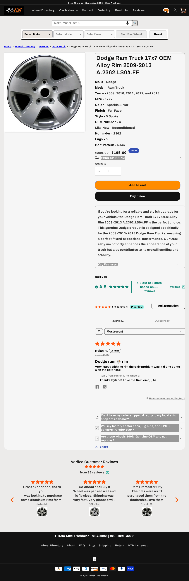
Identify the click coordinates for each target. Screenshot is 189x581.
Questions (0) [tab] (163, 320)
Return (120, 545)
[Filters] (99, 331)
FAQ (82, 545)
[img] (94, 467)
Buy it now (138, 196)
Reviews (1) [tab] (118, 320)
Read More (101, 276)
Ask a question (168, 305)
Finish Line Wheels (98, 576)
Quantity (100, 163)
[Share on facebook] (97, 387)
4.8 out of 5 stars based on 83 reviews (149, 287)
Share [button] (104, 446)
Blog (92, 545)
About (71, 545)
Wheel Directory (52, 545)
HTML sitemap (138, 545)
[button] (68, 10)
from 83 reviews (92, 472)
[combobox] (92, 23)
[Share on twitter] (104, 387)
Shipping (105, 545)
